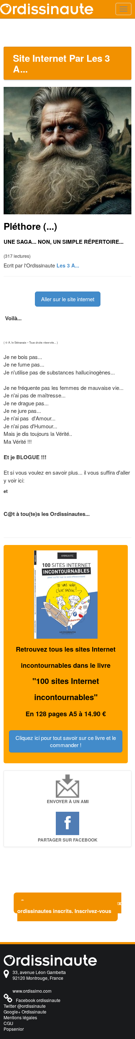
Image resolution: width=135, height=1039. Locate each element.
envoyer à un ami (68, 801)
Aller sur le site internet (67, 299)
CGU (8, 1023)
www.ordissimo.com (32, 991)
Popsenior (14, 1029)
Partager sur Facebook (68, 840)
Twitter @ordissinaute (25, 1006)
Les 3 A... (68, 265)
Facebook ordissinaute (38, 1000)
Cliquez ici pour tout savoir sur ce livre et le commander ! (65, 741)
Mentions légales (20, 1017)
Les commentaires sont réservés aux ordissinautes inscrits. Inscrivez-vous (69, 907)
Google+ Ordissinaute (25, 1011)
